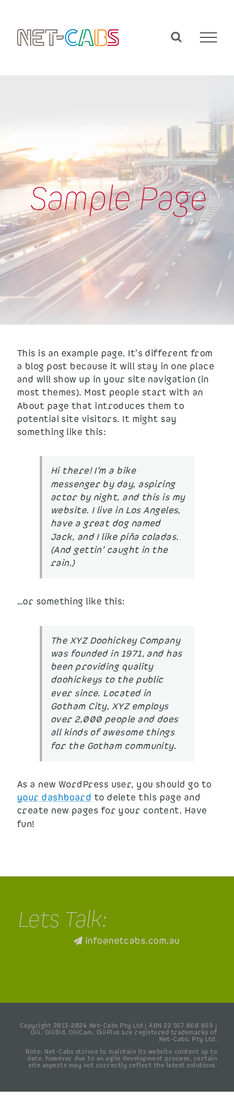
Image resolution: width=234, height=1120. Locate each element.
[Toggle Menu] (208, 37)
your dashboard (54, 798)
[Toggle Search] (176, 36)
